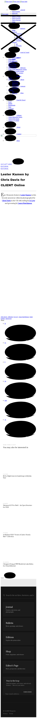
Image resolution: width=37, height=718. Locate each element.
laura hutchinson (24, 317)
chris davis (4, 317)
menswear (9, 318)
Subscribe (28, 692)
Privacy (5, 713)
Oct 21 (6, 164)
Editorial (4, 166)
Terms (11, 713)
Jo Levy (15, 317)
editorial (10, 317)
